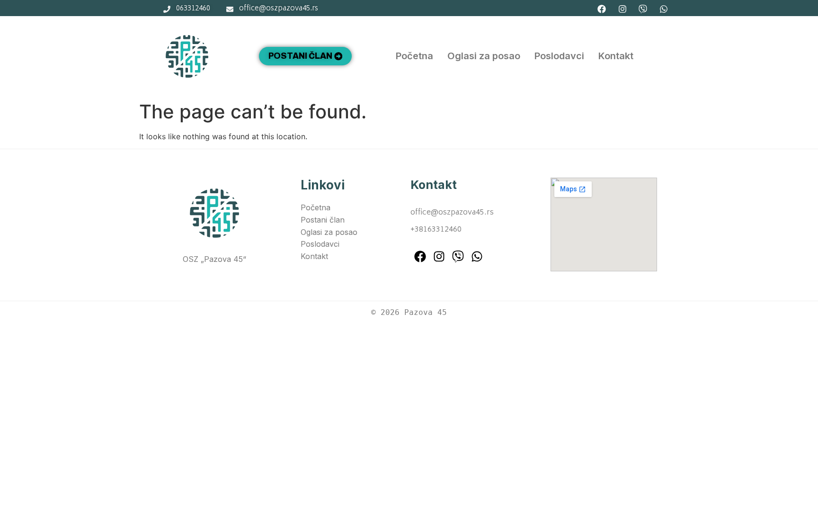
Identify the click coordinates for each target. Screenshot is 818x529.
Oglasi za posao (483, 56)
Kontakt (615, 56)
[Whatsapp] (664, 9)
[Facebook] (601, 9)
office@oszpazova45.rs (452, 212)
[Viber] (643, 9)
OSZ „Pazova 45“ (214, 259)
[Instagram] (622, 9)
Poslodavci (559, 56)
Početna (414, 56)
